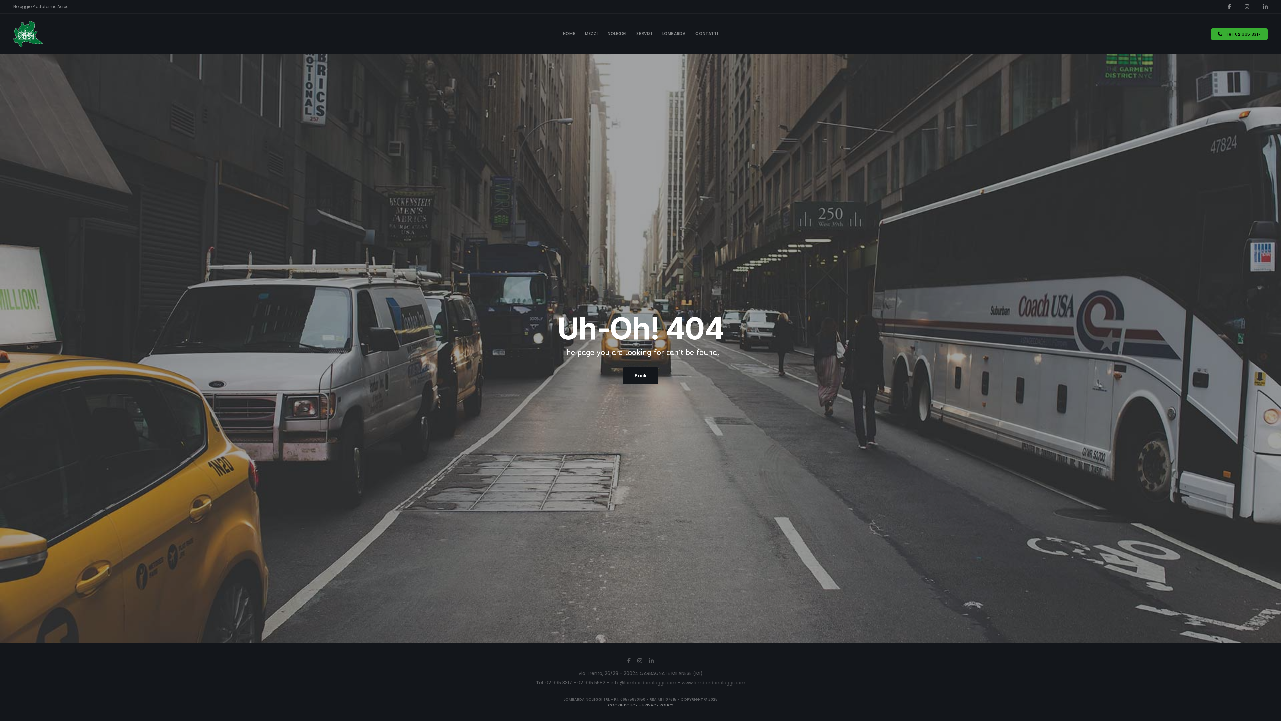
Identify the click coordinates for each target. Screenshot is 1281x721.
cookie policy (623, 705)
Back (640, 375)
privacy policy (657, 705)
